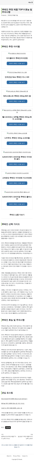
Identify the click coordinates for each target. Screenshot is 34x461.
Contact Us (24, 456)
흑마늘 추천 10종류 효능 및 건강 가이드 (12, 403)
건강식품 (8, 427)
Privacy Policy (16, 456)
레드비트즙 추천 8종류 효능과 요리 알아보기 (14, 399)
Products (3, 15)
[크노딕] (6, 2)
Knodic (20, 459)
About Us (9, 456)
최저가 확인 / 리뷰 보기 (17, 63)
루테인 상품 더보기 (17, 215)
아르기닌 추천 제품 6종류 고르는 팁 (11, 408)
